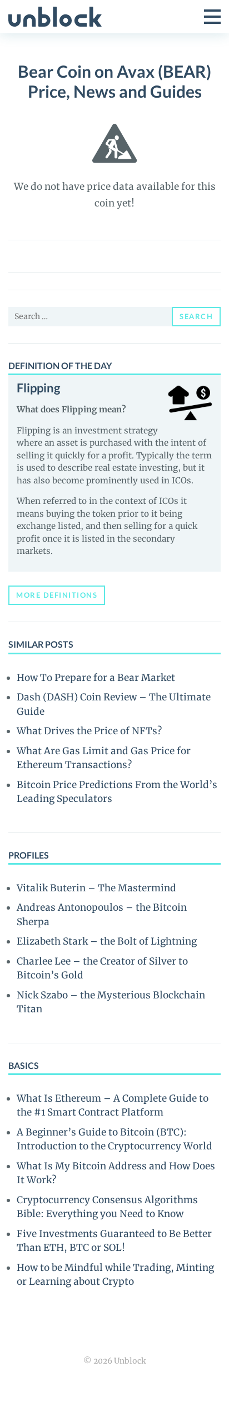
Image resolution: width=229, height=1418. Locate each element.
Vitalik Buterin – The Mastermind (96, 888)
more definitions (56, 595)
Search (196, 316)
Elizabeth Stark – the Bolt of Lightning (107, 941)
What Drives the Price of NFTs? (89, 731)
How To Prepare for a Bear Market (96, 678)
